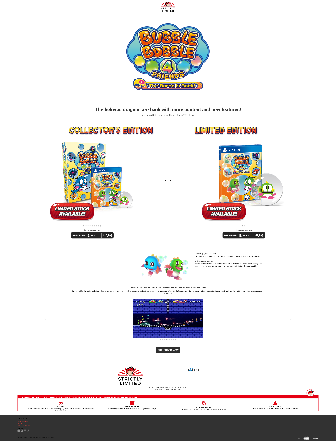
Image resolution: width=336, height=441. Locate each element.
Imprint (20, 423)
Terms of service (23, 421)
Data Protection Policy (24, 425)
